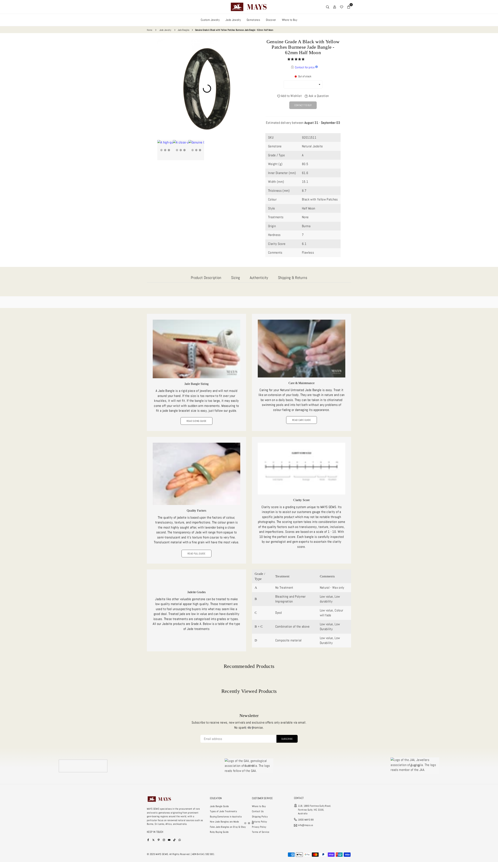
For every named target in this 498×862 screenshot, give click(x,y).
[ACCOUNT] (334, 6)
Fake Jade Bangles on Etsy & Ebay (228, 827)
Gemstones (253, 20)
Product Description (206, 277)
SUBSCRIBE (287, 739)
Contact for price (305, 67)
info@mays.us (305, 825)
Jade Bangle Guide (219, 806)
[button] (296, 59)
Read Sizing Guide (197, 421)
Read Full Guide (196, 553)
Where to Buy (289, 20)
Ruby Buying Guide (219, 832)
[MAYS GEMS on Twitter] (153, 839)
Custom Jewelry (210, 20)
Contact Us (258, 811)
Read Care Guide (301, 420)
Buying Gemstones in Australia (226, 816)
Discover (271, 20)
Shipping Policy (260, 816)
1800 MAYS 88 (306, 819)
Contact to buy (303, 105)
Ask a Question (318, 96)
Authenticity (259, 277)
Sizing (235, 277)
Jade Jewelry (233, 20)
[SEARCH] (327, 6)
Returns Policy (259, 821)
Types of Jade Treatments (223, 811)
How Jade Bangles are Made (224, 821)
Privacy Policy (259, 827)
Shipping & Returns (292, 277)
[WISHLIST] (341, 6)
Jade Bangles (184, 30)
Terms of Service (260, 832)
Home (149, 30)
